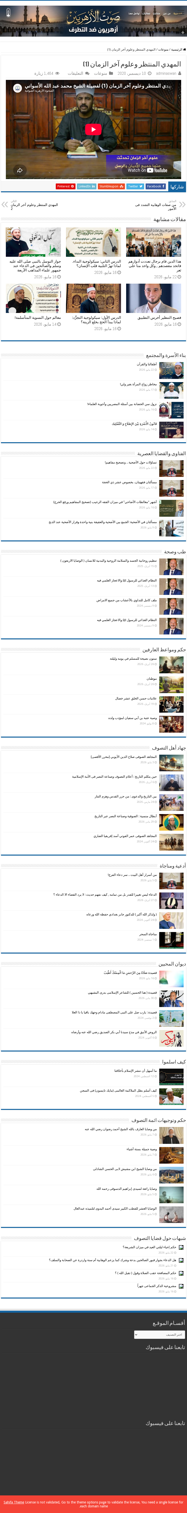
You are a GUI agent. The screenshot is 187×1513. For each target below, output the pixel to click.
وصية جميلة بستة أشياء (142, 1149)
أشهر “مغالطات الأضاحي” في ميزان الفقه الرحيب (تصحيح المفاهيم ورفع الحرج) (105, 502)
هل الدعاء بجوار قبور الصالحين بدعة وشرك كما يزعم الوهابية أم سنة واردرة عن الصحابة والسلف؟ (112, 1260)
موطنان (152, 678)
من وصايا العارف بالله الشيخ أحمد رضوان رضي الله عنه (121, 1129)
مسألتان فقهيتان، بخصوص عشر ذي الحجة (129, 482)
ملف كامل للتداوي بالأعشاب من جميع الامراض (126, 600)
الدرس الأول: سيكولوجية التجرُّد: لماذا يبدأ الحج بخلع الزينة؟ (96, 319)
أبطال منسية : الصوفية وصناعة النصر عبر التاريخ (125, 816)
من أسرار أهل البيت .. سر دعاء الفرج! (132, 875)
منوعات (163, 49)
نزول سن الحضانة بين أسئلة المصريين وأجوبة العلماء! (122, 404)
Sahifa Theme (14, 1502)
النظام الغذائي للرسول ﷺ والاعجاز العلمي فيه (127, 580)
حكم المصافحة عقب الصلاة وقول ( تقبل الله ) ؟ (145, 1273)
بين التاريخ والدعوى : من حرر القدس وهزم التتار (126, 796)
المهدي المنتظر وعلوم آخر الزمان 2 (34, 205)
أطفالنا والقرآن (147, 364)
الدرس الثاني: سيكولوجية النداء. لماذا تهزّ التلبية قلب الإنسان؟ (96, 263)
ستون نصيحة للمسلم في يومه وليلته (133, 658)
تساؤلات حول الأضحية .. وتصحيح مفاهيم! (131, 462)
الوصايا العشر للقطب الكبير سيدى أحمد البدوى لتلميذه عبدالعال (115, 1208)
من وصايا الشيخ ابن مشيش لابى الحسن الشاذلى (125, 1169)
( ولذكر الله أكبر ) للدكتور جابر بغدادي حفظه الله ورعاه (121, 914)
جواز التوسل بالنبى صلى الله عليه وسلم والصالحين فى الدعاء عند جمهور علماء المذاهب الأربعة (35, 265)
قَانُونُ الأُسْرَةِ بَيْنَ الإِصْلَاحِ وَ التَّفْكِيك (134, 424)
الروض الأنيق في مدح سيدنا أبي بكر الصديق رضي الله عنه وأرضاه (114, 1032)
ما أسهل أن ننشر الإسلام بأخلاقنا (135, 1071)
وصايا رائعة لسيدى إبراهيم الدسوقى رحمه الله (126, 1189)
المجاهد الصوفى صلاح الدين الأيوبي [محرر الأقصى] (124, 757)
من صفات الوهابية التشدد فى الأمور (155, 205)
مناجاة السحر (148, 934)
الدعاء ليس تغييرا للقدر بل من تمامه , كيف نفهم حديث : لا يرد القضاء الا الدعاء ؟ (105, 894)
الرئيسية (177, 49)
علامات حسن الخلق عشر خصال (136, 698)
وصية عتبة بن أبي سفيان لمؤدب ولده (132, 718)
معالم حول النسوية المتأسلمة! (38, 317)
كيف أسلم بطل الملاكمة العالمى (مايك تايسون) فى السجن (118, 1090)
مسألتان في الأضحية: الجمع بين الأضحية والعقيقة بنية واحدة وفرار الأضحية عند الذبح (103, 522)
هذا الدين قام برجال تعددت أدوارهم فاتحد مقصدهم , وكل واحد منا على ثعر (154, 265)
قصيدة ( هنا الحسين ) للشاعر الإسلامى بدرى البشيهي (122, 992)
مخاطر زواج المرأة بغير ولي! (138, 384)
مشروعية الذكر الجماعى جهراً (156, 1286)
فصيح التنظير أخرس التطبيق (159, 317)
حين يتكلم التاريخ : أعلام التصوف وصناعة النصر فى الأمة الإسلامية (114, 776)
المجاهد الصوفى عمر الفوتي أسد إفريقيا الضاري (125, 836)
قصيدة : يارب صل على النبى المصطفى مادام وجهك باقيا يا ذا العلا (114, 1012)
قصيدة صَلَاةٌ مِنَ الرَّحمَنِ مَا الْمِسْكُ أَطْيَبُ (130, 973)
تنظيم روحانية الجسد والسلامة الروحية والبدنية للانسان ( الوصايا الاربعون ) (108, 560)
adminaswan (166, 73)
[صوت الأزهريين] (93, 20)
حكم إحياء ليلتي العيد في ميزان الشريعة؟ (149, 1247)
